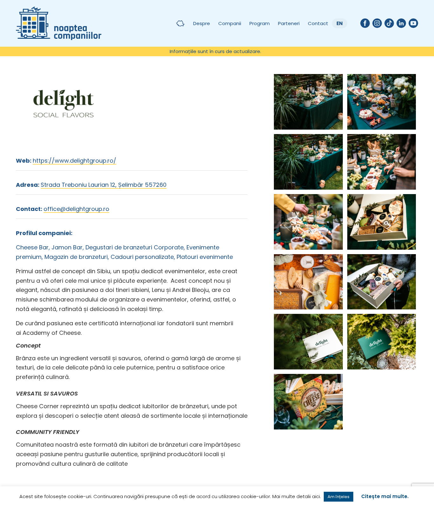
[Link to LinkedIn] (401, 23)
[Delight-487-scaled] (308, 222)
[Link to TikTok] (389, 23)
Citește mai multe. (385, 496)
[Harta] (180, 23)
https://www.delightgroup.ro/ (74, 161)
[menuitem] (215, 51)
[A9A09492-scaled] (308, 102)
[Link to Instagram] (377, 23)
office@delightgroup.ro (76, 209)
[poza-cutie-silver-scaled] (308, 282)
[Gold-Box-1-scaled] (381, 282)
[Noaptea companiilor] (58, 23)
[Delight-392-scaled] (308, 162)
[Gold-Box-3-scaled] (308, 342)
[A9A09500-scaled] (381, 102)
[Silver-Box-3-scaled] (381, 342)
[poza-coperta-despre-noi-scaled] (308, 402)
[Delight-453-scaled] (381, 162)
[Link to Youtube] (413, 23)
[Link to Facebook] (365, 23)
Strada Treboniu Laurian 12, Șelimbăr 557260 (103, 185)
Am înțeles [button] (338, 497)
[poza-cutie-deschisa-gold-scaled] (381, 222)
